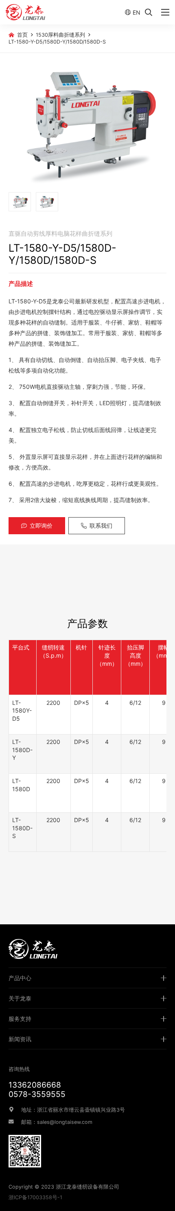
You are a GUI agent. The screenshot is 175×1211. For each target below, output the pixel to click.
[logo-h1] (25, 12)
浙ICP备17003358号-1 (35, 1197)
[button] (148, 12)
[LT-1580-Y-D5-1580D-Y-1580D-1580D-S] (87, 124)
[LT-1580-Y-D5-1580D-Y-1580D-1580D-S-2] (47, 201)
